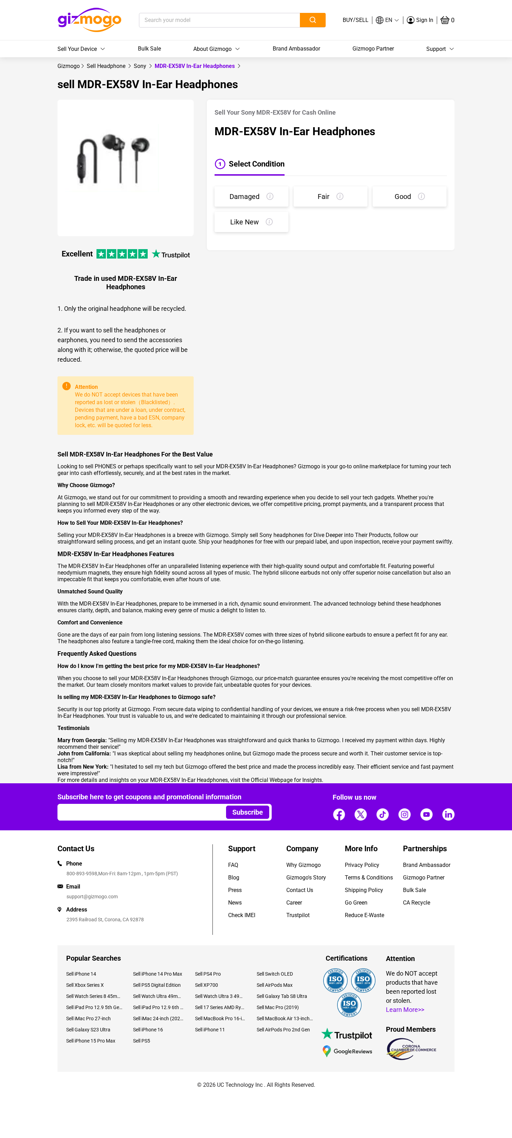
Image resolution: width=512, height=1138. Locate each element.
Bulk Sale (149, 48)
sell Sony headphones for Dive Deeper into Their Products (320, 535)
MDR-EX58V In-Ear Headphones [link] (195, 66)
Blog (233, 877)
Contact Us (299, 890)
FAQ (233, 865)
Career (294, 902)
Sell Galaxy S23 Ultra (88, 1029)
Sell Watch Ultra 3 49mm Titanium (220, 996)
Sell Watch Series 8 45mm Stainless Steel (94, 996)
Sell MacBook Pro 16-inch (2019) (220, 1018)
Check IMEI (241, 915)
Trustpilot (298, 915)
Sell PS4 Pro (208, 974)
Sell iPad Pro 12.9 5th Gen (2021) (94, 1007)
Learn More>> (405, 1009)
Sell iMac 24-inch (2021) (158, 1018)
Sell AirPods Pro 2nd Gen (283, 1029)
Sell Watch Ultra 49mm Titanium (158, 996)
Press (235, 890)
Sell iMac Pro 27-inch (88, 1018)
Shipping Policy (364, 890)
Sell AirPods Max (275, 985)
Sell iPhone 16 (148, 1029)
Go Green (356, 902)
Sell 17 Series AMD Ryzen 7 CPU (220, 1007)
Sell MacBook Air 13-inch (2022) (285, 1018)
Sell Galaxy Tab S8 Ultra (282, 996)
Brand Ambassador (296, 48)
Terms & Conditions (369, 877)
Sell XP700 (206, 985)
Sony (141, 66)
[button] (387, 20)
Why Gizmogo (303, 865)
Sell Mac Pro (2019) (278, 1007)
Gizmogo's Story (306, 877)
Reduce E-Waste (364, 915)
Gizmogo (68, 66)
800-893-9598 (82, 873)
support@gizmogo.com (92, 896)
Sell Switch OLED (275, 974)
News (235, 902)
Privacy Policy (362, 865)
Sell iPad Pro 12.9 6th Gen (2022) (158, 1007)
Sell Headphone (107, 66)
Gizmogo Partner (373, 48)
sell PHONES (100, 466)
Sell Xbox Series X (85, 985)
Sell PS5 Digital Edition (157, 985)
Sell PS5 (141, 1041)
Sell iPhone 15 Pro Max (90, 1041)
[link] (68, 66)
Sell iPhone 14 (81, 974)
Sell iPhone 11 (210, 1029)
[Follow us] (339, 814)
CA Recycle (416, 902)
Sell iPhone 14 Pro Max (157, 974)
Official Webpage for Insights (286, 780)
